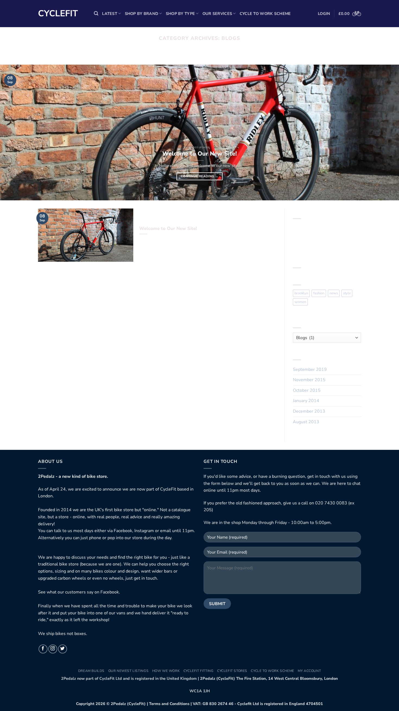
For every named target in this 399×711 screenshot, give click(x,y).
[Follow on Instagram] (52, 648)
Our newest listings (128, 671)
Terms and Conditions (169, 703)
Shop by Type (180, 13)
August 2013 (306, 422)
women (300, 301)
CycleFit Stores (232, 671)
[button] (96, 13)
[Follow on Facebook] (43, 648)
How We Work (166, 671)
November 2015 (309, 380)
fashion (318, 293)
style (347, 293)
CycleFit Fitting (198, 671)
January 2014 (306, 401)
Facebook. (110, 592)
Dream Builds (91, 671)
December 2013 (309, 411)
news (334, 293)
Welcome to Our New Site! (199, 153)
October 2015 (307, 390)
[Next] (384, 132)
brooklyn (301, 293)
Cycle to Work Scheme (265, 13)
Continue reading (199, 176)
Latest (109, 13)
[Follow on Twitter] (62, 648)
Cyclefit (58, 13)
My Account (309, 671)
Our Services (217, 13)
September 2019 (310, 369)
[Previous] (15, 132)
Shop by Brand (142, 13)
